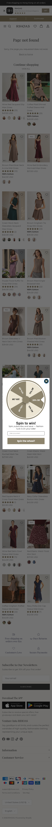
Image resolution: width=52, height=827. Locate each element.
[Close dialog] (46, 381)
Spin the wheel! (26, 440)
